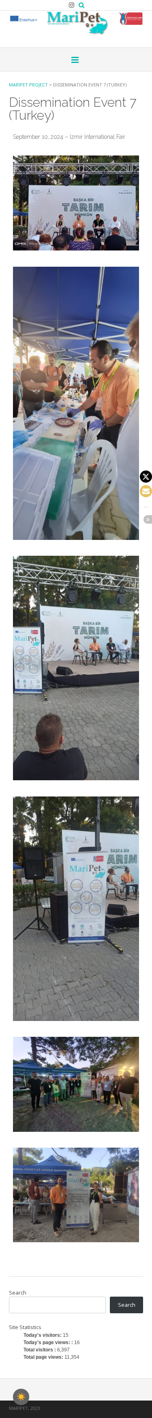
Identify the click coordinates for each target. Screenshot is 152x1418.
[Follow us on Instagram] (71, 5)
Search (17, 1292)
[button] (146, 477)
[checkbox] (21, 1397)
